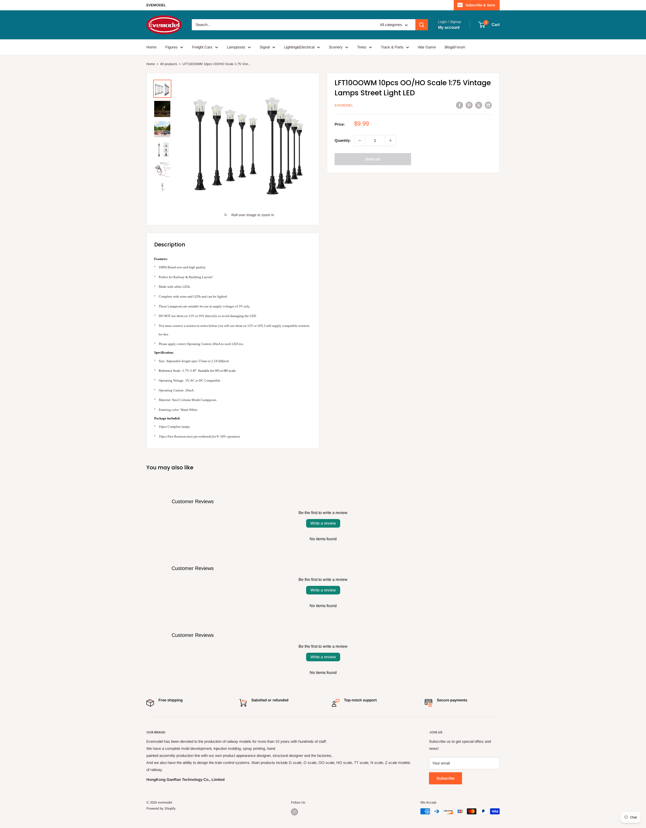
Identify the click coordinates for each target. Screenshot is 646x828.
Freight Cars (202, 47)
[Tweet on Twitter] (478, 105)
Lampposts (236, 47)
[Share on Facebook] (459, 105)
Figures (171, 47)
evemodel (344, 105)
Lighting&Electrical (299, 47)
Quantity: (343, 140)
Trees (361, 47)
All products (168, 64)
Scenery (336, 47)
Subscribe (445, 778)
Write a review (323, 523)
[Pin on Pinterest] (469, 105)
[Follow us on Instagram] (294, 811)
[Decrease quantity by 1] (359, 140)
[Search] (421, 25)
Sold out (372, 159)
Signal (265, 47)
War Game (427, 47)
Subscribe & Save (480, 5)
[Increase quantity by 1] (390, 140)
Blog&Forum (455, 47)
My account (449, 27)
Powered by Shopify (161, 808)
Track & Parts (392, 47)
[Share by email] (488, 105)
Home (151, 47)
